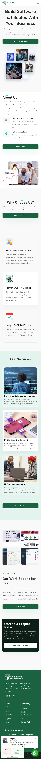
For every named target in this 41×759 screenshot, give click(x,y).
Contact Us (25, 718)
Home (7, 711)
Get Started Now (20, 41)
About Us (24, 708)
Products (8, 715)
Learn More (20, 147)
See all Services (20, 506)
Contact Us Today (20, 215)
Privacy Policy (26, 722)
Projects (8, 719)
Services (8, 722)
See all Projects (20, 607)
